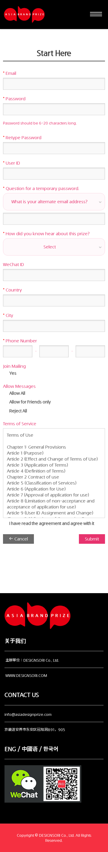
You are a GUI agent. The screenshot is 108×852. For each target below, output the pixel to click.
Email (9, 73)
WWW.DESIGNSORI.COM (26, 676)
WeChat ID (13, 264)
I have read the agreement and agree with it (51, 523)
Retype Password (22, 137)
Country (12, 290)
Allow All (16, 393)
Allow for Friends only (29, 402)
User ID (11, 163)
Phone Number (20, 340)
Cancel (20, 539)
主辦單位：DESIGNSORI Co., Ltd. (32, 660)
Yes (12, 373)
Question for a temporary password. (41, 188)
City (8, 315)
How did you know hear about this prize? (46, 233)
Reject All (17, 411)
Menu (95, 14)
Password (14, 98)
